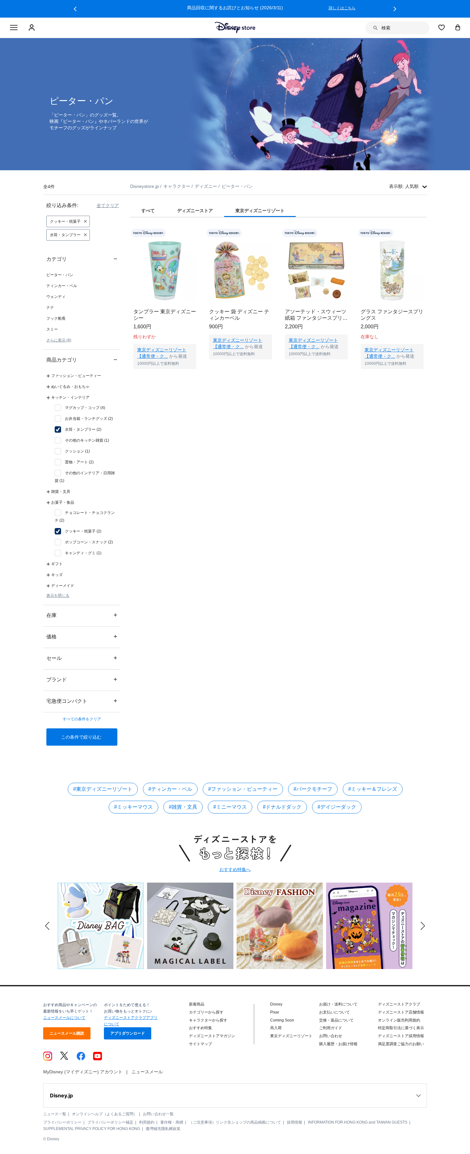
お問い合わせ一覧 (158, 1114)
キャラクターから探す (208, 1020)
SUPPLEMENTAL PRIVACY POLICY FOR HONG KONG (91, 1128)
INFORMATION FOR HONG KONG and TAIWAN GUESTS (357, 1122)
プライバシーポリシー (62, 1122)
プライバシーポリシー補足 (110, 1122)
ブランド (81, 679)
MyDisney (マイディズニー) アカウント (82, 1071)
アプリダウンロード (127, 1033)
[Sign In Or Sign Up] (32, 28)
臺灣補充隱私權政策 (163, 1128)
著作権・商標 (171, 1122)
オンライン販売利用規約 (399, 1020)
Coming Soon (282, 1020)
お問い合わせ (330, 1036)
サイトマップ (200, 1044)
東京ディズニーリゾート (291, 1036)
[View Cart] (457, 27)
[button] (75, 9)
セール (81, 657)
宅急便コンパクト (81, 700)
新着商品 (196, 1004)
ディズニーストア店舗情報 (401, 1012)
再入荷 (276, 1028)
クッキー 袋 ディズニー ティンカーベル (239, 315)
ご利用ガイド (330, 1028)
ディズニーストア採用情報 (401, 1036)
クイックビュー (165, 377)
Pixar (274, 1012)
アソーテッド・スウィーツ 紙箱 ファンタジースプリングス (316, 315)
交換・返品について (336, 1020)
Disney (276, 1004)
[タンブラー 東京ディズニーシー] (164, 270)
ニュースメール (147, 1071)
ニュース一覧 (54, 1114)
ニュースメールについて (64, 1017)
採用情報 (294, 1122)
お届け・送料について (338, 1004)
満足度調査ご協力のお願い (401, 1044)
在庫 (81, 615)
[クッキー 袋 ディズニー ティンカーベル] (240, 270)
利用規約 (146, 1122)
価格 (81, 636)
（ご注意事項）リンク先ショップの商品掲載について (235, 1122)
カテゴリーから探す (206, 1012)
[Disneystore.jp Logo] (235, 27)
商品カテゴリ (81, 359)
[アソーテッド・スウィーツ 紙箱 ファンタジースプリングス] (316, 270)
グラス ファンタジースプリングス (392, 315)
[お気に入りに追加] (196, 233)
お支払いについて (334, 1012)
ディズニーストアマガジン (212, 1036)
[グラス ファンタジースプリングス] (392, 270)
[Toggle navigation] (14, 28)
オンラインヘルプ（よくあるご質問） (104, 1114)
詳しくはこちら (366, 8)
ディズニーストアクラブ (399, 1004)
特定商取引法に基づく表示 (401, 1028)
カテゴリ (81, 258)
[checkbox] (80, 408)
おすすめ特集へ (235, 869)
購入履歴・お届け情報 (338, 1044)
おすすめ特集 (200, 1028)
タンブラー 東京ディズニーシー (164, 315)
